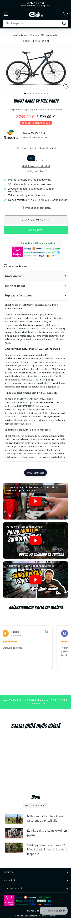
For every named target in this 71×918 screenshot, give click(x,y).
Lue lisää (26, 137)
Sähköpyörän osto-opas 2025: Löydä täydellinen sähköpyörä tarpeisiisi (47, 849)
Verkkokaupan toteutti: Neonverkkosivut (35, 915)
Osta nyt (36, 230)
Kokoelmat (24, 35)
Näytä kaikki (35, 805)
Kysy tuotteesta (35, 472)
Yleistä (9, 872)
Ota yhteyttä (13, 888)
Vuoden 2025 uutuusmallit (44, 35)
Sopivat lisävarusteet (19, 295)
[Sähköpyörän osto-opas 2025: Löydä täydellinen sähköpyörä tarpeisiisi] (14, 848)
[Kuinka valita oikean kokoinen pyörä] (14, 833)
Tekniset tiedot (15, 286)
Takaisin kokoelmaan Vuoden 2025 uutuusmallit (38, 702)
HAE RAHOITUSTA (39, 137)
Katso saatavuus (17, 266)
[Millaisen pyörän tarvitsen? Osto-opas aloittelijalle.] (14, 819)
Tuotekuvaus (13, 276)
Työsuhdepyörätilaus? (38, 207)
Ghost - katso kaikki (36, 41)
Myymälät (10, 880)
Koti (15, 35)
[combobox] (35, 23)
